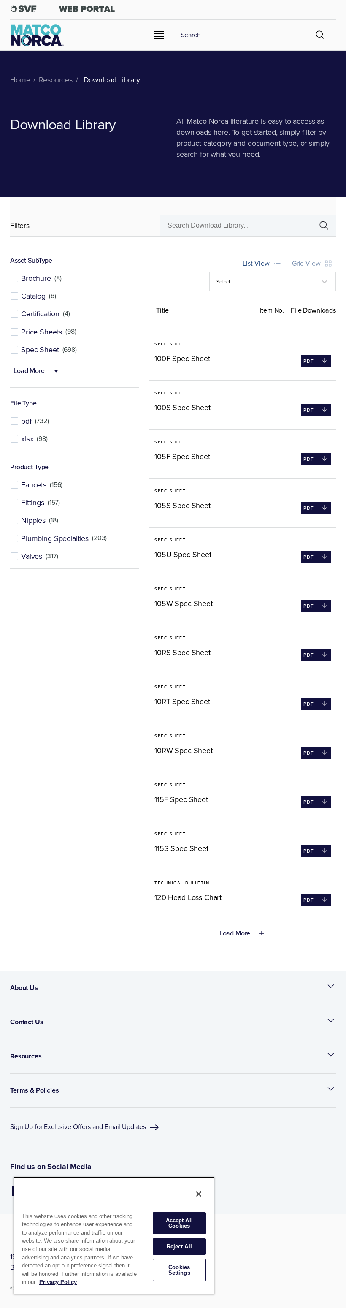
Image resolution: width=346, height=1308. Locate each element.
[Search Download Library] (320, 225)
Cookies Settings (179, 1270)
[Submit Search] (320, 35)
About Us (24, 988)
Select (223, 282)
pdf (307, 362)
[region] (114, 1235)
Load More (29, 370)
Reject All (179, 1246)
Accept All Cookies (179, 1223)
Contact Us (26, 1022)
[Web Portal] (87, 10)
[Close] (198, 1194)
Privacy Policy (58, 1282)
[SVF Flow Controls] (23, 10)
